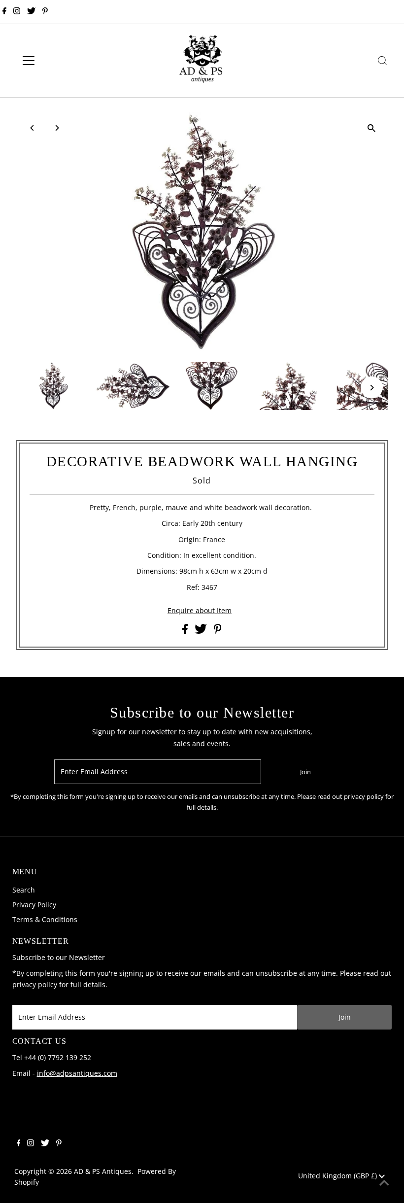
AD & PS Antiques (103, 1171)
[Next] (56, 128)
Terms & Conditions (44, 919)
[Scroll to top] (384, 1183)
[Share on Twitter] (202, 631)
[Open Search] (382, 60)
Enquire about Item (200, 610)
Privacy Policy (34, 904)
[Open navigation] (60, 60)
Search (23, 889)
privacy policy (34, 984)
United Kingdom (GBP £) (338, 1175)
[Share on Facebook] (186, 631)
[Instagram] (17, 12)
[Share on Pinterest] (218, 631)
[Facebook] (4, 12)
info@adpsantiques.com (77, 1073)
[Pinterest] (45, 12)
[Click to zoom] (372, 128)
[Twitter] (31, 12)
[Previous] (32, 128)
